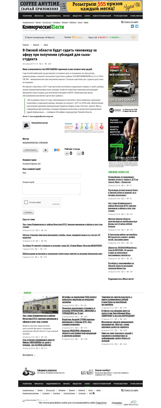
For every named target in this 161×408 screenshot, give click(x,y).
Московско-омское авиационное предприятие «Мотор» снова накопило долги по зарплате (117, 324)
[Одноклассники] (58, 150)
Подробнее (101, 403)
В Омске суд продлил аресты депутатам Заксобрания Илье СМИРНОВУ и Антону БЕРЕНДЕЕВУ (118, 313)
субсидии (43, 142)
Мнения (65, 22)
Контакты (56, 393)
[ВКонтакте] (55, 150)
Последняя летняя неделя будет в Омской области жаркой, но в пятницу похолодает (123, 192)
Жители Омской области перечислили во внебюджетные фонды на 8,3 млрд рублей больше (122, 223)
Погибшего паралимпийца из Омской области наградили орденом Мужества (121, 266)
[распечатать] (45, 151)
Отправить (28, 212)
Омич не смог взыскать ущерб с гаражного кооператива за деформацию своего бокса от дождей (117, 337)
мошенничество (30, 142)
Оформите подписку (47, 370)
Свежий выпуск (28, 22)
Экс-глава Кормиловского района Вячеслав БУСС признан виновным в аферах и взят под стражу (122, 207)
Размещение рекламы (31, 393)
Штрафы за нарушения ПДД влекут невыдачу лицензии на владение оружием (79, 299)
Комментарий (28, 182)
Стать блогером (69, 393)
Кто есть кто (47, 22)
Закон (27, 292)
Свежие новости (118, 172)
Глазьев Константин (39, 123)
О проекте (46, 393)
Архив (86, 22)
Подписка (82, 393)
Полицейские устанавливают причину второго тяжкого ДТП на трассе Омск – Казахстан (123, 179)
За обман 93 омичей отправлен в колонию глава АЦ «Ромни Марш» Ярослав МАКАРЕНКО (62, 245)
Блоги (80, 22)
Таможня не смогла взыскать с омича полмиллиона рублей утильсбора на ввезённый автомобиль (117, 301)
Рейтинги (73, 22)
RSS (90, 393)
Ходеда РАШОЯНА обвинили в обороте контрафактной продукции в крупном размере (79, 333)
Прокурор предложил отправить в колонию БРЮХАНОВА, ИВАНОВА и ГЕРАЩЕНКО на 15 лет (79, 311)
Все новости (28, 355)
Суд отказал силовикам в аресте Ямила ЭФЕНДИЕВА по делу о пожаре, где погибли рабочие (39, 342)
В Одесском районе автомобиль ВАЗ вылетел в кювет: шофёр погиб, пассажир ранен (122, 237)
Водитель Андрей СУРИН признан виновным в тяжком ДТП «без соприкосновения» (78, 322)
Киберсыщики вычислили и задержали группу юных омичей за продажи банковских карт (62, 253)
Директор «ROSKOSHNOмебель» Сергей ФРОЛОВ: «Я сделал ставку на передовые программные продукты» (122, 251)
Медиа (38, 22)
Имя (24, 173)
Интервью (56, 22)
